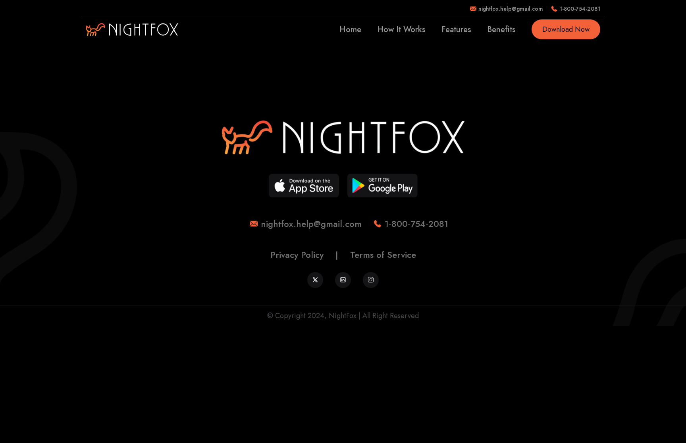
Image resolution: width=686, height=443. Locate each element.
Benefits (501, 29)
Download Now (566, 29)
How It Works (401, 29)
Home (350, 29)
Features (456, 29)
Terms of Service (383, 254)
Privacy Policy (297, 254)
